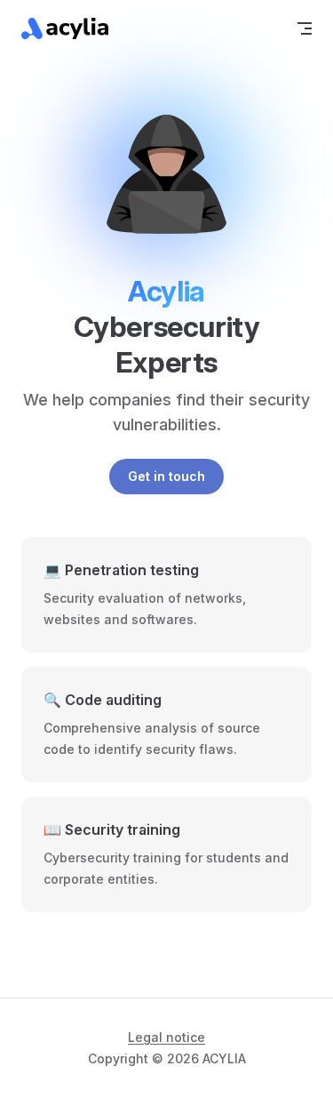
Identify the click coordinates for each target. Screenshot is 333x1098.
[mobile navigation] (304, 28)
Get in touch (166, 476)
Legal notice (166, 1037)
